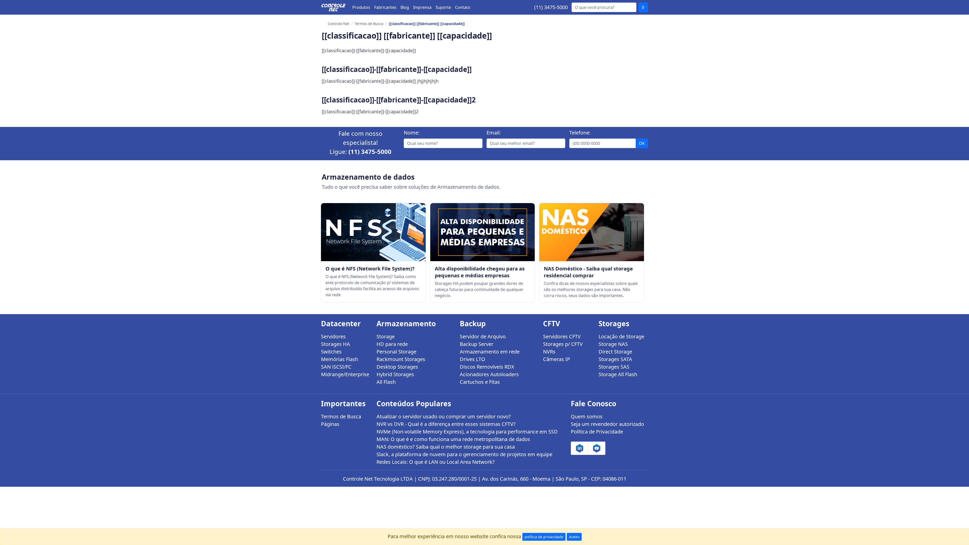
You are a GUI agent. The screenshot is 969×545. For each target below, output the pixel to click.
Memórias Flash (339, 359)
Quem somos (587, 416)
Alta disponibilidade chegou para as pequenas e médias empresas (480, 272)
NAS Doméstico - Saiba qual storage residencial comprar (588, 272)
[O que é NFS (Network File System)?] (373, 232)
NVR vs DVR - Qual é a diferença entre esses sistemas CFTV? (446, 424)
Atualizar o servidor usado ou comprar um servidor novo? (443, 416)
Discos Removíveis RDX (487, 366)
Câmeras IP (556, 359)
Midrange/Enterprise (345, 374)
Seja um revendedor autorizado (607, 424)
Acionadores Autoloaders (489, 374)
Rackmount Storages (400, 359)
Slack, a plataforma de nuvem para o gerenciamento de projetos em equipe (464, 454)
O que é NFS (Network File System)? (370, 268)
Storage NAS (613, 344)
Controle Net (338, 23)
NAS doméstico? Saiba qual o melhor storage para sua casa (445, 446)
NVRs (549, 351)
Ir (643, 7)
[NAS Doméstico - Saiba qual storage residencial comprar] (591, 232)
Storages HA (335, 344)
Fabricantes (385, 7)
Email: (494, 132)
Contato (462, 7)
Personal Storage (396, 351)
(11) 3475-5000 (551, 7)
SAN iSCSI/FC (336, 366)
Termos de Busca (369, 23)
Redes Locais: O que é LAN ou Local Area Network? (435, 461)
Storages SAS (614, 366)
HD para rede (392, 344)
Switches (331, 351)
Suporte (443, 7)
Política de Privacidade (597, 431)
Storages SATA (615, 359)
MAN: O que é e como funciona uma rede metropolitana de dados (453, 439)
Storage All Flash (618, 374)
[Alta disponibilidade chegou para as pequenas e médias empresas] (482, 232)
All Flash (386, 381)
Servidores (333, 336)
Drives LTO (472, 359)
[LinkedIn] (579, 448)
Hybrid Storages (395, 374)
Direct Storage (615, 351)
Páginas (330, 424)
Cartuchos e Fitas (480, 381)
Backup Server (476, 344)
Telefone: (579, 132)
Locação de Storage (621, 336)
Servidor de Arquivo (483, 336)
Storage (385, 336)
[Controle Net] (333, 7)
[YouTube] (596, 448)
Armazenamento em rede (490, 351)
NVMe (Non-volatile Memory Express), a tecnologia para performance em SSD (467, 431)
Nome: (411, 132)
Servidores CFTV (562, 336)
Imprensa (422, 7)
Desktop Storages (397, 366)
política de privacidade (544, 536)
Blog (404, 7)
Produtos (361, 7)
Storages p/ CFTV (563, 344)
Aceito (574, 536)
